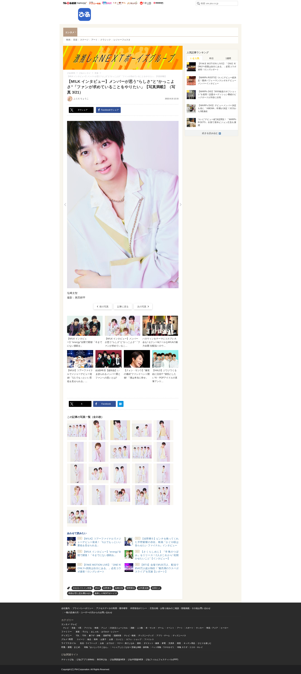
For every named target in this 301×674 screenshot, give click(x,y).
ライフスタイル (68, 643)
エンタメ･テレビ (69, 624)
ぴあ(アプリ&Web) (85, 659)
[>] (181, 204)
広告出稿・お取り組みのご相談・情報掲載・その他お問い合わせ (180, 608)
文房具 (171, 643)
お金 (102, 643)
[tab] (195, 58)
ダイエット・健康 (151, 643)
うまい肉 (145, 3)
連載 (70, 647)
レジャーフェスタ (122, 40)
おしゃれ (95, 632)
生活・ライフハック (88, 643)
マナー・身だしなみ (125, 643)
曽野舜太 (130, 588)
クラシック (105, 40)
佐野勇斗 (107, 588)
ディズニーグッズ (146, 635)
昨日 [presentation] (211, 58)
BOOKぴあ (102, 659)
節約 (139, 643)
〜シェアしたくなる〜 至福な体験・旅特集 (130, 647)
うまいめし (119, 3)
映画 (68, 40)
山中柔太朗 (143, 588)
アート (94, 40)
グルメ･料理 (67, 639)
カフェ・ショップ (133, 639)
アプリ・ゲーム (163, 635)
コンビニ (119, 639)
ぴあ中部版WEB (135, 659)
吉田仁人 (156, 588)
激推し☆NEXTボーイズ (106, 593)
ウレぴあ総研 (69, 3)
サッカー (200, 628)
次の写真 (141, 306)
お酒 (111, 639)
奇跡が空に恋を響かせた (79, 593)
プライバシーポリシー (82, 608)
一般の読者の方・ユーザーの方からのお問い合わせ (88, 612)
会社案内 (65, 608)
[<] (65, 204)
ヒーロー (224, 628)
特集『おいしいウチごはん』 (96, 647)
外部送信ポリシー (138, 608)
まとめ (77, 647)
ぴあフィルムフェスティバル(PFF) (162, 659)
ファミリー (66, 631)
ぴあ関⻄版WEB (117, 659)
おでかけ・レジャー (110, 632)
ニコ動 (140, 628)
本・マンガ (150, 628)
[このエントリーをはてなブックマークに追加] (121, 404)
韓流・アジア (212, 628)
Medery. (158, 3)
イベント (170, 628)
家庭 (78, 632)
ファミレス (149, 639)
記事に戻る (123, 306)
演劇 (132, 628)
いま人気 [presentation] (194, 58)
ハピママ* (81, 3)
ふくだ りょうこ (81, 98)
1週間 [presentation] (228, 58)
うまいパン (132, 3)
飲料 (96, 639)
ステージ (84, 40)
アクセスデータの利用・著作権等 (112, 608)
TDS (84, 635)
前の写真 (104, 306)
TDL (77, 635)
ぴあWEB (84, 14)
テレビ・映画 (130, 635)
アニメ (104, 628)
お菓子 (103, 639)
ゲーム (161, 628)
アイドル (88, 628)
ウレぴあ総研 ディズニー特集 (94, 3)
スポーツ (189, 628)
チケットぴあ (67, 659)
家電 (164, 643)
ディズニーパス (179, 635)
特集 (63, 647)
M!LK (97, 588)
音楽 (75, 40)
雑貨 (179, 643)
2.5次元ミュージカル (119, 628)
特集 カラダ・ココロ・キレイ (190, 647)
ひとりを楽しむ (204, 643)
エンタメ (69, 32)
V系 (79, 628)
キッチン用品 (189, 643)
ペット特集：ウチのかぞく (163, 647)
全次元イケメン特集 (82, 588)
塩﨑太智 (119, 588)
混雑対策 (117, 635)
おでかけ (110, 643)
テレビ (66, 628)
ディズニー (66, 635)
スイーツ (80, 639)
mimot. (107, 3)
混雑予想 (107, 635)
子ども (85, 632)
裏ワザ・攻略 (94, 635)
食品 (89, 639)
